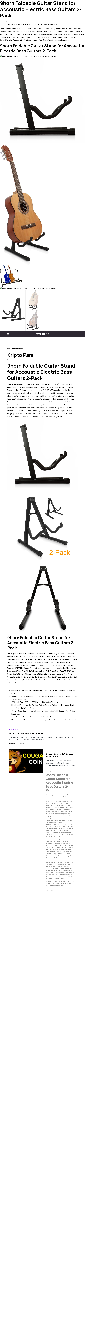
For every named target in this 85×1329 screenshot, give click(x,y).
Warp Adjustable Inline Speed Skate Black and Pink (31, 717)
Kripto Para (13, 729)
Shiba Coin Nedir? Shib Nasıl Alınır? (26, 733)
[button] (8, 334)
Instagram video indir (42, 340)
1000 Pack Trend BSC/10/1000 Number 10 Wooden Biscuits (34, 702)
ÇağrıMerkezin (42, 334)
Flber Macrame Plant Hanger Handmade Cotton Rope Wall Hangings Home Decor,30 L (44, 720)
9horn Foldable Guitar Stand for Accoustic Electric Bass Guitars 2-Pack (31, 24)
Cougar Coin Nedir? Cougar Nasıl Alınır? (59, 755)
